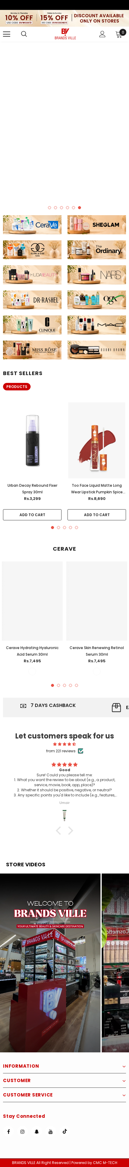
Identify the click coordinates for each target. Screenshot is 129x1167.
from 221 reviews (61, 750)
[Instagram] (22, 1131)
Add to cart (32, 514)
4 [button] (67, 207)
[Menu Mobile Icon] (6, 34)
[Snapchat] (36, 1131)
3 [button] (61, 207)
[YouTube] (50, 1131)
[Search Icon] (30, 34)
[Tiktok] (64, 1131)
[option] (64, 121)
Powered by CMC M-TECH (94, 1162)
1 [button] (49, 207)
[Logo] (65, 34)
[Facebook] (8, 1131)
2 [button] (55, 207)
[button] (50, 963)
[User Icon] (102, 34)
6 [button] (79, 207)
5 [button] (73, 207)
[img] (64, 744)
